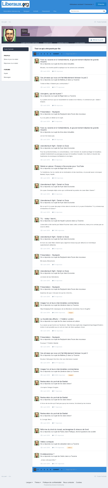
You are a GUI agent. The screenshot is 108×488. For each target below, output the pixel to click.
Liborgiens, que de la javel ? (51, 94)
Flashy (62, 432)
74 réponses (58, 121)
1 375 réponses (59, 435)
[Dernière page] (61, 53)
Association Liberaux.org (11, 11)
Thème (37, 482)
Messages (7, 77)
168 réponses (58, 105)
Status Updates (94, 11)
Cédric (62, 456)
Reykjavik (63, 114)
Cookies (79, 482)
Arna (61, 64)
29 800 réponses (59, 312)
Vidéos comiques (47, 442)
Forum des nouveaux (78, 114)
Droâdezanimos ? (47, 454)
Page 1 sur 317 (71, 54)
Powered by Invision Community (54, 485)
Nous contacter (68, 482)
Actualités (71, 64)
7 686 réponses (59, 230)
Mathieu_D (63, 80)
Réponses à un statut (11, 63)
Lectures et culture (73, 321)
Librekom (63, 305)
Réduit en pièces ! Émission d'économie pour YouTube (62, 166)
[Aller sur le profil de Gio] (36, 61)
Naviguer (27, 11)
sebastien (63, 444)
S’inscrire (101, 4)
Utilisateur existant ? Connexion (81, 4)
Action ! (70, 168)
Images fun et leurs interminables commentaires (59, 303)
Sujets (6, 73)
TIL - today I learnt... (48, 219)
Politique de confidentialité (52, 482)
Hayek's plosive (65, 221)
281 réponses (58, 71)
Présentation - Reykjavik (50, 112)
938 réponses (58, 178)
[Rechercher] (104, 11)
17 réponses (58, 391)
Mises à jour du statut (11, 59)
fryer (61, 148)
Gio (41, 64)
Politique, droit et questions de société (82, 432)
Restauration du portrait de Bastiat (54, 381)
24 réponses (58, 160)
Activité (35, 11)
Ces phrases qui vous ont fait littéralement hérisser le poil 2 (64, 78)
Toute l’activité (8, 49)
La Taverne (75, 80)
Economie (71, 148)
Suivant (56, 54)
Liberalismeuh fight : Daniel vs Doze (54, 146)
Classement (46, 11)
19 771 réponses (59, 87)
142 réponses (58, 331)
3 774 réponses (59, 447)
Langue (29, 482)
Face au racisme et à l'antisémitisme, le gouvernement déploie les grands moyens (69, 61)
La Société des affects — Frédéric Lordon (57, 319)
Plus (55, 11)
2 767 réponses (59, 463)
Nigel (62, 96)
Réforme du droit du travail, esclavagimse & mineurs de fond (64, 429)
